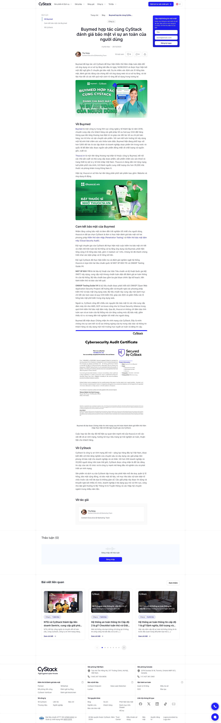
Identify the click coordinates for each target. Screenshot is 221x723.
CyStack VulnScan (45, 692)
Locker (90, 689)
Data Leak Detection (118, 686)
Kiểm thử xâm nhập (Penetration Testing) (106, 237)
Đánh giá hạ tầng (67, 689)
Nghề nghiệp (58, 705)
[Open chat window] (215, 717)
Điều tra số (164, 686)
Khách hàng (107, 705)
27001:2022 (69, 717)
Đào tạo (163, 689)
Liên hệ (55, 702)
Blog (89, 702)
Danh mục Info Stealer (124, 706)
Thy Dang (86, 53)
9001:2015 (68, 719)
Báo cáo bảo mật (94, 708)
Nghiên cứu (92, 705)
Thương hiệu (42, 705)
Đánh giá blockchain (68, 692)
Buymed (79, 129)
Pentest (41, 686)
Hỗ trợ (121, 711)
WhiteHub (64, 686)
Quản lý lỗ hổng (143, 686)
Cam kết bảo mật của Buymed (55, 23)
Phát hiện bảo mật (126, 702)
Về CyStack (48, 27)
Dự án (105, 702)
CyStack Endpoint (94, 686)
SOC (139, 689)
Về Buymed (48, 19)
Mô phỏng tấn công (45, 689)
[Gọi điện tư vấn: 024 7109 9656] (215, 706)
